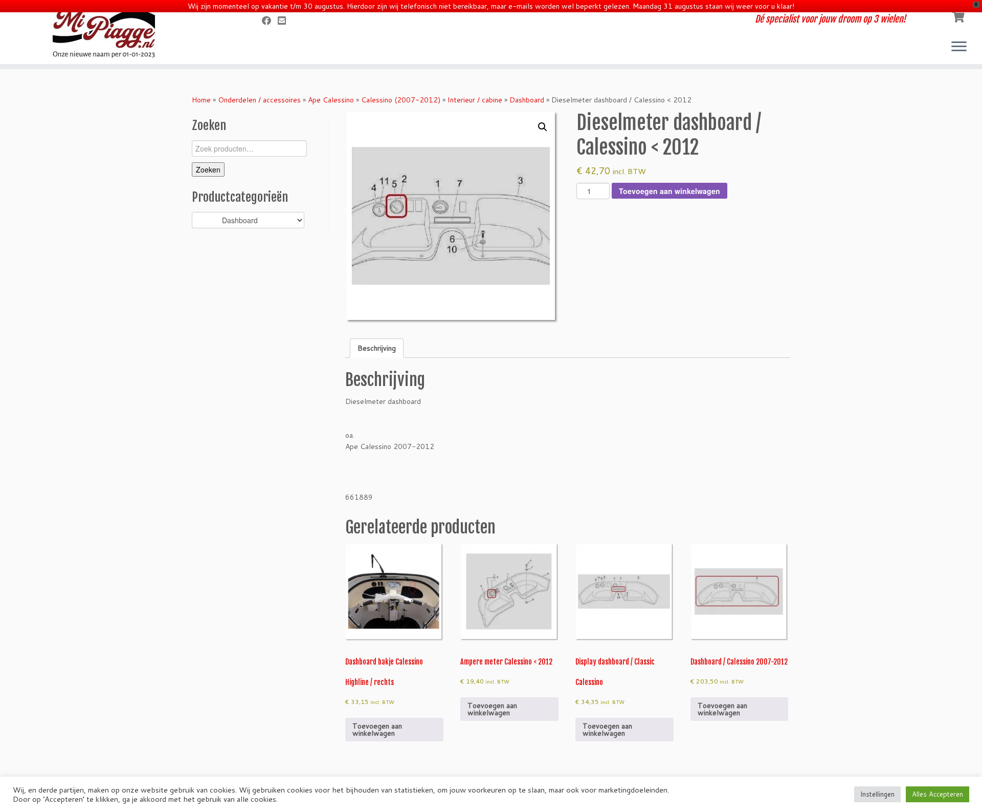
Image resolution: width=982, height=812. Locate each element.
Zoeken (208, 169)
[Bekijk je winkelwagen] (959, 16)
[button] (542, 127)
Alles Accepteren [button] (937, 794)
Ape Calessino (331, 100)
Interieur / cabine (475, 100)
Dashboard (526, 100)
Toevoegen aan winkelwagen (669, 191)
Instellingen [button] (877, 794)
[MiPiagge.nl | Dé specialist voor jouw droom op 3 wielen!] (113, 33)
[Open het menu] (959, 47)
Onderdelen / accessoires (259, 100)
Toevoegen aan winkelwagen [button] (377, 729)
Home (201, 100)
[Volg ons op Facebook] (270, 20)
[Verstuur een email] (285, 20)
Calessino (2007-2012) (400, 100)
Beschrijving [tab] (377, 348)
